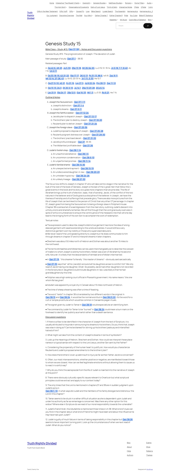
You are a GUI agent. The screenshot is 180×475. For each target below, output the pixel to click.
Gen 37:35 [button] (52, 264)
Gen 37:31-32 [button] (89, 138)
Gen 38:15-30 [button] (78, 164)
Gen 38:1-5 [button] (83, 153)
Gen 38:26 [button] (128, 419)
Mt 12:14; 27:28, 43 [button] (55, 78)
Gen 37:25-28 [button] (96, 131)
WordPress (150, 469)
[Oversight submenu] (90, 3)
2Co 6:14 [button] (100, 87)
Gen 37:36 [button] (88, 145)
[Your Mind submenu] (92, 15)
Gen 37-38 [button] (74, 49)
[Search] (147, 25)
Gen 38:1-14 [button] (75, 150)
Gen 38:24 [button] (65, 297)
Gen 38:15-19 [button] (87, 168)
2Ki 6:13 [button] (84, 75)
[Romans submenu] (132, 3)
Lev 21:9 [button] (52, 92)
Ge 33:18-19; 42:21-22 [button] (58, 75)
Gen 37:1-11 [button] (79, 102)
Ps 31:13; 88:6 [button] (95, 75)
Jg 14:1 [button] (77, 87)
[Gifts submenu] (73, 11)
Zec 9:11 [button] (114, 75)
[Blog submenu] (152, 19)
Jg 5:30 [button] (66, 68)
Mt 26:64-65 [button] (88, 68)
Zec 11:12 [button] (111, 83)
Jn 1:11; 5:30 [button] (87, 78)
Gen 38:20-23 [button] (93, 172)
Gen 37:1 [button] (71, 58)
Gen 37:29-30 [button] (98, 134)
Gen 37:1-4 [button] (78, 105)
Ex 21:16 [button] (70, 83)
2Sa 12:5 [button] (71, 92)
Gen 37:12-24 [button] (82, 112)
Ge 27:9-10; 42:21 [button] (56, 83)
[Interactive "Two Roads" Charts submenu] (80, 3)
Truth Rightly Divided (30, 15)
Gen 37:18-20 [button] (95, 120)
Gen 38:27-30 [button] (78, 179)
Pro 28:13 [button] (100, 83)
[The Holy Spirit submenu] (66, 7)
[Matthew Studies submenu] (122, 3)
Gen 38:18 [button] (87, 304)
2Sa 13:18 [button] (76, 68)
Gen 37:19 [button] (54, 259)
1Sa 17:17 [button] (74, 75)
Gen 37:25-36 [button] (80, 127)
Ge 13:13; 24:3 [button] (55, 87)
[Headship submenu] (117, 19)
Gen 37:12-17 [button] (90, 116)
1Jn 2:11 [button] (53, 71)
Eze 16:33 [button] (81, 92)
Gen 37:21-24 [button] (90, 123)
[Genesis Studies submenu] (106, 3)
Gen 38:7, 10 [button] (52, 391)
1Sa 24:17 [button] (61, 92)
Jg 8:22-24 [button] (90, 83)
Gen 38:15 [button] (50, 297)
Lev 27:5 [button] (79, 83)
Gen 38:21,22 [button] (109, 297)
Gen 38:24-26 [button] (83, 175)
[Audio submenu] (152, 3)
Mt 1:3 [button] (90, 92)
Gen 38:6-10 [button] (88, 157)
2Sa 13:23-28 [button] (88, 87)
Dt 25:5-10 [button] (68, 87)
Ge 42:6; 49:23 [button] (55, 68)
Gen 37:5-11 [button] (76, 109)
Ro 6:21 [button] (105, 92)
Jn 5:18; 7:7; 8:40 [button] (119, 68)
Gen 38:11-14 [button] (84, 161)
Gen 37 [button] (81, 141)
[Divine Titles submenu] (144, 3)
